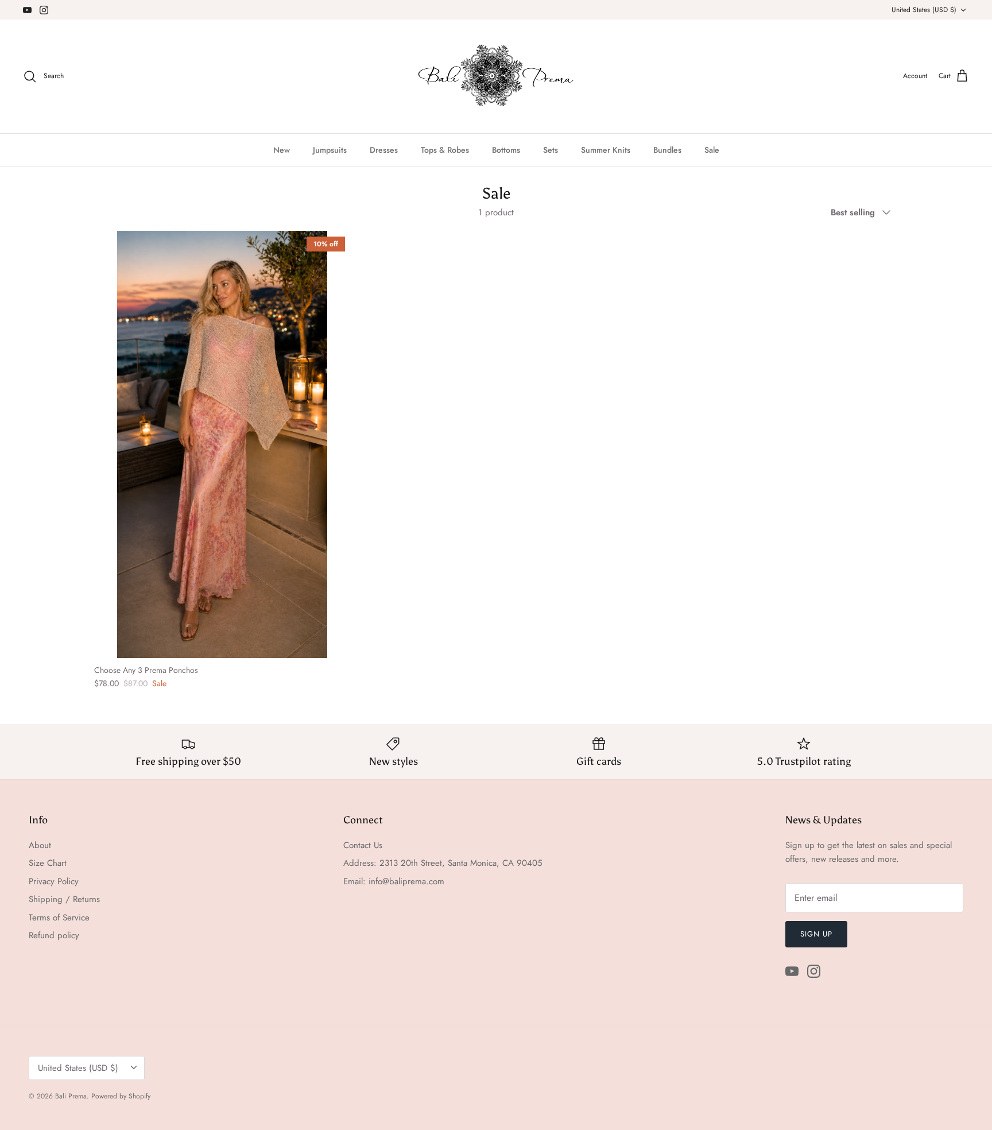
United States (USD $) (924, 10)
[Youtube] (27, 10)
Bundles (667, 150)
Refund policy (54, 935)
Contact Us (362, 845)
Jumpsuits (330, 150)
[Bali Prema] (496, 76)
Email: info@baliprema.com (393, 881)
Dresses (384, 150)
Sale (711, 150)
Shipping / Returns (64, 899)
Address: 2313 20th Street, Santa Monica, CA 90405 (442, 863)
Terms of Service (59, 917)
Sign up (816, 933)
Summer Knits (605, 150)
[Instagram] (44, 10)
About (40, 845)
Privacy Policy (54, 881)
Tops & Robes (445, 150)
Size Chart (48, 863)
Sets (550, 150)
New (281, 150)
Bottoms (506, 150)
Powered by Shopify (120, 1096)
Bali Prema (71, 1096)
